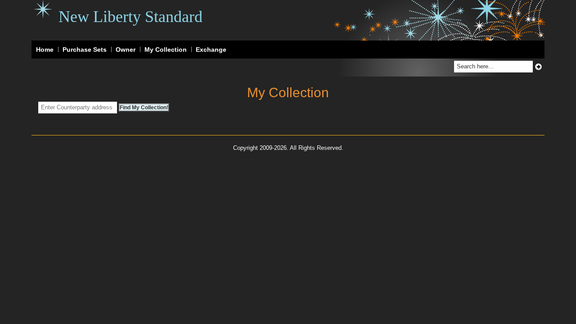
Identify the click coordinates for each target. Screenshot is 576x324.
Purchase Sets (85, 49)
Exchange (211, 49)
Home (45, 49)
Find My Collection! (144, 107)
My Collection (165, 49)
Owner (125, 49)
